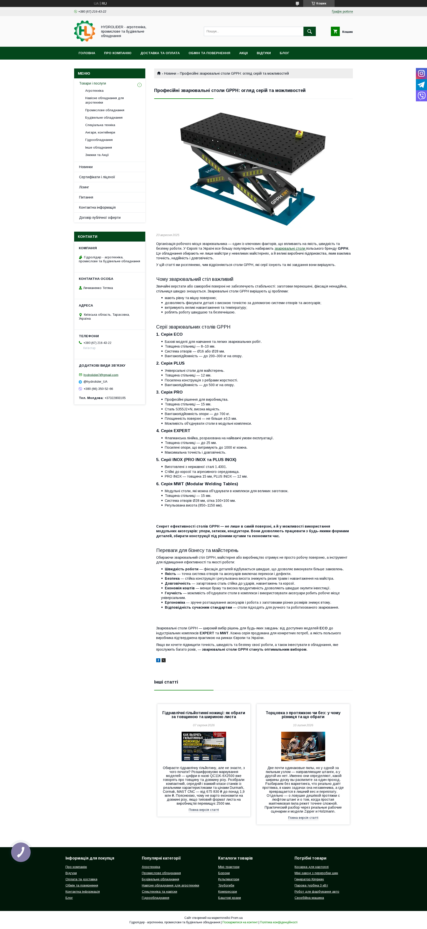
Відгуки (264, 53)
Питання (86, 197)
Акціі (243, 53)
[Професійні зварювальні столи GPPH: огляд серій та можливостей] (253, 167)
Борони (224, 873)
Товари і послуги (92, 83)
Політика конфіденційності (279, 922)
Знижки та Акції (97, 155)
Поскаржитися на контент (240, 922)
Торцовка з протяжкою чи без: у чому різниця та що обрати (303, 715)
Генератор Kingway (309, 879)
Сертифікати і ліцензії (97, 177)
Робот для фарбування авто (317, 891)
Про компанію (117, 53)
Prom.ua (237, 918)
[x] (164, 661)
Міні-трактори (228, 867)
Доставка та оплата (160, 53)
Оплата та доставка (81, 879)
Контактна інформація (97, 207)
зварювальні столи (290, 248)
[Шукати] (309, 31)
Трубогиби (226, 885)
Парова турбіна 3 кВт (311, 885)
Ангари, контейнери (100, 132)
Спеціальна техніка (100, 125)
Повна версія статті (204, 810)
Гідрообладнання (99, 140)
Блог (284, 53)
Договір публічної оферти (100, 218)
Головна (87, 53)
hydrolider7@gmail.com (101, 374)
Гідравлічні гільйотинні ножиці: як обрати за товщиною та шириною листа (203, 715)
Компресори (227, 891)
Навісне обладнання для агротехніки (104, 100)
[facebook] (158, 661)
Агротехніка (94, 90)
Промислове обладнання (104, 110)
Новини (170, 73)
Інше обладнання (98, 147)
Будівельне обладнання (104, 117)
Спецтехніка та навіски (159, 891)
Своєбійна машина (309, 898)
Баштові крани (229, 898)
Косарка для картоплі (312, 867)
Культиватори (228, 879)
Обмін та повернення (209, 53)
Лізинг (84, 187)
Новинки (86, 167)
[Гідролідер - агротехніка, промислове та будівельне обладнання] (84, 40)
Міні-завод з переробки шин (316, 873)
